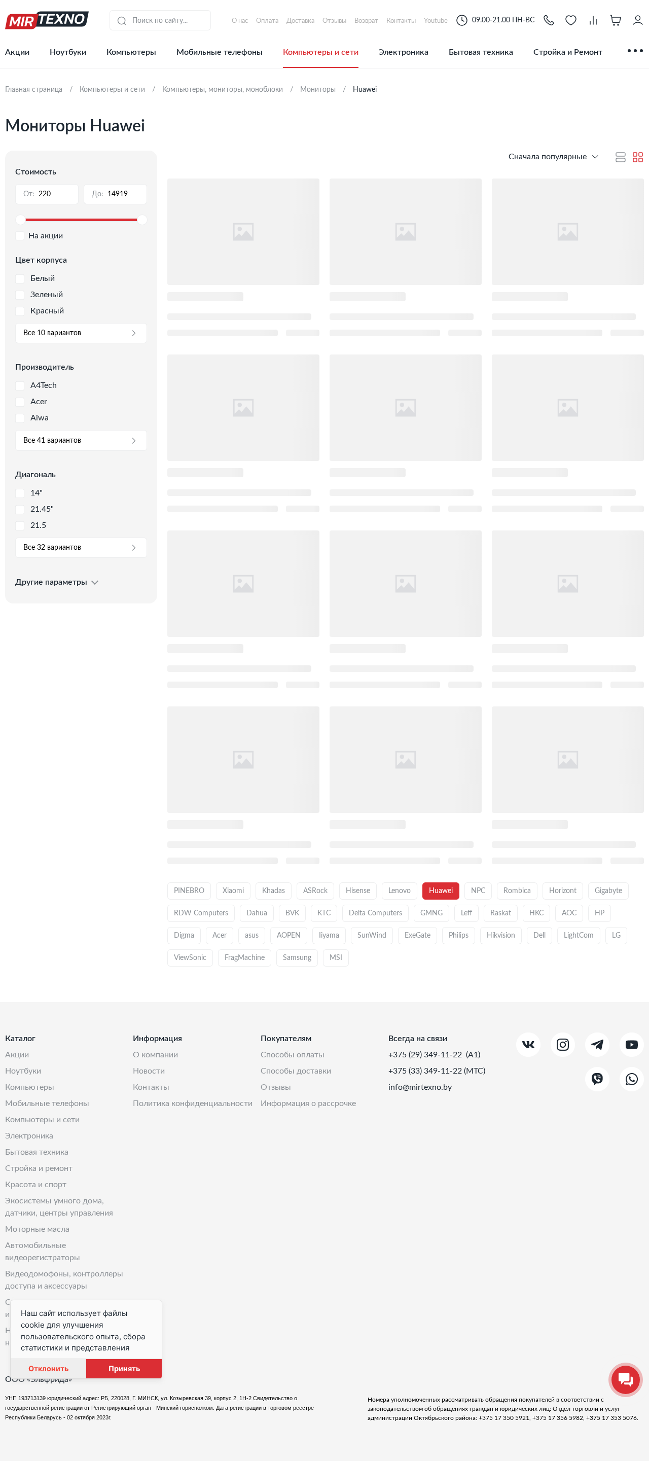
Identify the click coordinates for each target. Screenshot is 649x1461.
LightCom (579, 935)
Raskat (500, 913)
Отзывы (276, 1087)
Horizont (562, 891)
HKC (536, 913)
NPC (478, 891)
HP (599, 913)
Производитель (44, 367)
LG (616, 935)
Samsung (297, 957)
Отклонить (48, 1368)
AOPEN (289, 935)
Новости (149, 1071)
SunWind (371, 935)
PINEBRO (189, 891)
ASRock (315, 891)
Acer (219, 935)
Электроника (403, 52)
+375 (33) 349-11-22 (426, 1071)
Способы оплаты (292, 1055)
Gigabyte (608, 891)
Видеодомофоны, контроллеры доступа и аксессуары (64, 1280)
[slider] (81, 220)
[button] (549, 20)
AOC (569, 913)
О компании (155, 1055)
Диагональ (35, 475)
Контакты (151, 1087)
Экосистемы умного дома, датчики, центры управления (59, 1207)
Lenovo (399, 891)
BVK (292, 913)
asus (252, 935)
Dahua (256, 913)
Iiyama (329, 935)
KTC (324, 913)
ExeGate (417, 935)
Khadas (273, 891)
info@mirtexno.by (420, 1087)
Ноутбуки (68, 52)
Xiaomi (233, 891)
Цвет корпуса (41, 260)
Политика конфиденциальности (193, 1103)
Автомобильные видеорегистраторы (42, 1251)
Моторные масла (37, 1229)
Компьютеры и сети (320, 52)
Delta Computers (375, 913)
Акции (17, 52)
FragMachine (245, 957)
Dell (539, 935)
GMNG (431, 913)
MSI (336, 957)
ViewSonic (190, 957)
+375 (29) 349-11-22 (426, 1055)
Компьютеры (131, 52)
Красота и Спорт (35, 1185)
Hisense (358, 891)
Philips (458, 935)
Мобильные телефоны (219, 52)
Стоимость (35, 172)
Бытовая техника (481, 52)
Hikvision (501, 935)
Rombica (517, 891)
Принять (124, 1368)
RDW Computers (201, 913)
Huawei (441, 891)
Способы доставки (296, 1071)
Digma (184, 935)
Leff (466, 913)
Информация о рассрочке (308, 1103)
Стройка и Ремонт (567, 52)
